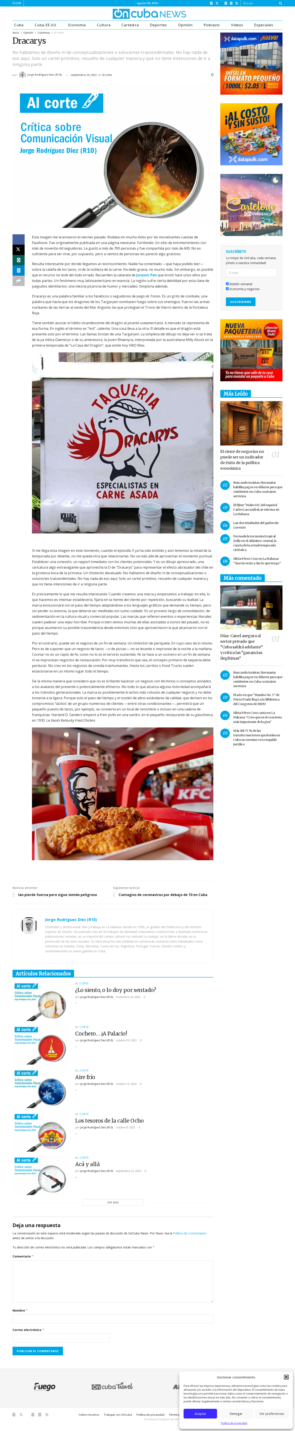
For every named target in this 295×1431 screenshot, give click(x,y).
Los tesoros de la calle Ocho (109, 1120)
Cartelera (130, 25)
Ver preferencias (271, 1413)
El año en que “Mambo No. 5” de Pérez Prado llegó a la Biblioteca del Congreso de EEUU (256, 699)
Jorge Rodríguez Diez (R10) (44, 75)
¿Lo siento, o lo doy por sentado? (115, 990)
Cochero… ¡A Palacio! (101, 1033)
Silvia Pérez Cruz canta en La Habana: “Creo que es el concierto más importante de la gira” (257, 717)
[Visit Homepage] (133, 14)
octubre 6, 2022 (125, 1127)
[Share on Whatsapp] (19, 260)
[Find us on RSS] (236, 3)
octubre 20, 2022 (126, 1040)
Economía (77, 25)
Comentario (23, 1256)
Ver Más (113, 1202)
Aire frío (85, 1077)
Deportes (158, 25)
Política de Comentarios (189, 1233)
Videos (237, 25)
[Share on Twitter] (19, 250)
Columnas (44, 32)
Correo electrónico (28, 1330)
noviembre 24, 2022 (127, 997)
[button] (286, 1377)
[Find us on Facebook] (211, 3)
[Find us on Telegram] (231, 3)
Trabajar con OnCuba (118, 1415)
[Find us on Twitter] (217, 3)
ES (14, 3)
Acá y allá (87, 1164)
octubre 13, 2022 (126, 1084)
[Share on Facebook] (19, 239)
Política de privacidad (234, 1423)
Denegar (236, 1413)
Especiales (263, 25)
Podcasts (212, 25)
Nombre (20, 1310)
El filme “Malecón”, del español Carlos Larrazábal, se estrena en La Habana (256, 509)
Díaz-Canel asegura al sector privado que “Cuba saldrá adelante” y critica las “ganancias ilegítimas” (241, 647)
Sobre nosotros (89, 1415)
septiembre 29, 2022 (84, 75)
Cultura (104, 25)
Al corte (59, 32)
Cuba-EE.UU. (46, 25)
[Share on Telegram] (19, 270)
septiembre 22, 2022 (128, 1171)
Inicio (16, 32)
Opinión (185, 25)
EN (19, 3)
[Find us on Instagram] (226, 3)
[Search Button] (280, 3)
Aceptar (200, 1413)
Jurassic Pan (146, 275)
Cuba (19, 25)
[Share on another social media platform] (19, 281)
